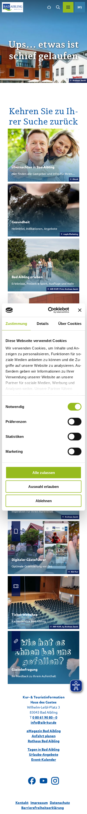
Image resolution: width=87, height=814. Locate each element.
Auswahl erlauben (43, 487)
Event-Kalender (43, 759)
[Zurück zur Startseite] (12, 7)
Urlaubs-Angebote (43, 754)
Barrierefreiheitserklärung (42, 807)
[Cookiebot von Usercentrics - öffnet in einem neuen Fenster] (51, 310)
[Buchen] (79, 7)
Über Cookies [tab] (69, 323)
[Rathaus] (49, 7)
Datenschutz (60, 802)
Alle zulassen (43, 472)
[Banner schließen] (79, 310)
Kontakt (22, 802)
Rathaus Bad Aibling (43, 741)
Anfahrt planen (44, 736)
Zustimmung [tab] (16, 323)
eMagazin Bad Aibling (44, 731)
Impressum (39, 802)
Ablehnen (44, 501)
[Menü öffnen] (68, 7)
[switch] (74, 421)
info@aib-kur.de (43, 722)
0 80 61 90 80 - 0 (44, 717)
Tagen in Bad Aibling (43, 749)
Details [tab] (43, 323)
